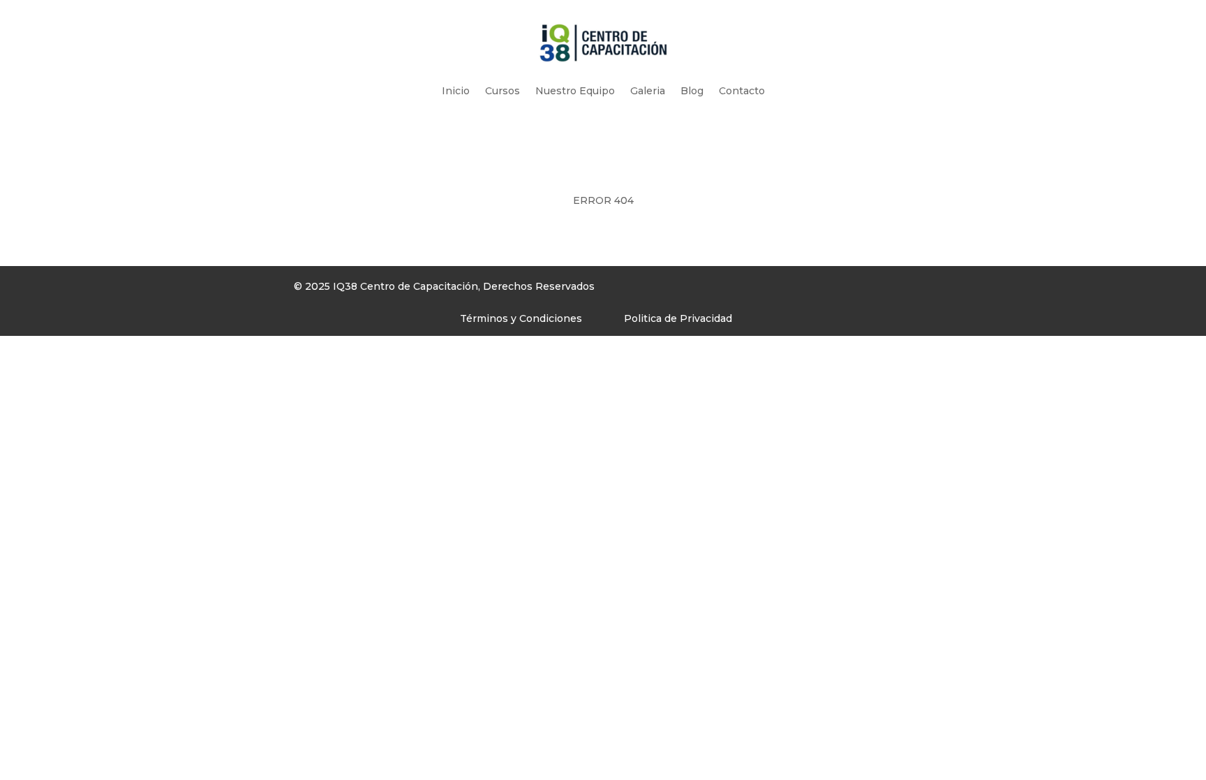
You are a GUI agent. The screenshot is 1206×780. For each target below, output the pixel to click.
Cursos (502, 90)
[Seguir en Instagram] (742, 290)
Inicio (456, 90)
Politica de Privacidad (678, 318)
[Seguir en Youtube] (770, 290)
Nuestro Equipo (575, 90)
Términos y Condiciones (521, 318)
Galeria (647, 90)
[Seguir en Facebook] (715, 290)
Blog (692, 90)
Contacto (742, 90)
